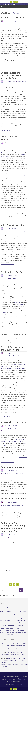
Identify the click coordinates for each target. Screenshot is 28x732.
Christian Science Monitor (15, 565)
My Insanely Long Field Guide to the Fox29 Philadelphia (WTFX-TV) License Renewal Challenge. (13, 648)
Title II (5, 627)
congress (20, 606)
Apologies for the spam (12, 463)
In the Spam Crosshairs (12, 224)
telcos (1, 627)
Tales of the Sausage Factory (9, 469)
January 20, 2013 (13, 497)
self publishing (17, 625)
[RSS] (16, 2)
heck (4, 615)
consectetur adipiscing (21, 674)
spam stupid (23, 230)
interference (14, 615)
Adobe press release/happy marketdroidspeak (12, 365)
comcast (15, 606)
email (9, 609)
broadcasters (24, 601)
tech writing (14, 427)
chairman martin (23, 603)
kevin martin (21, 615)
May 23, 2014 (12, 227)
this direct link (19, 302)
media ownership (16, 617)
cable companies (4, 603)
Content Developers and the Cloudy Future (13, 346)
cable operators (12, 603)
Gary (16, 13)
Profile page (17, 300)
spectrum (23, 625)
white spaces (10, 629)
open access (15, 623)
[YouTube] (11, 2)
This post (24, 174)
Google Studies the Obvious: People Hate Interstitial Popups (11, 75)
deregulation (5, 609)
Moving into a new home (13, 494)
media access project (6, 617)
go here (4, 310)
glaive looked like (22, 453)
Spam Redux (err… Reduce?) (10, 137)
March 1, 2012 (12, 529)
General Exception (6, 23)
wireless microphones (19, 629)
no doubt (10, 622)
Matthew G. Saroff (5, 659)
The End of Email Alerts (12, 17)
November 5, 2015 (13, 21)
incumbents (8, 615)
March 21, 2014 (13, 274)
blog (16, 601)
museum (8, 427)
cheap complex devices (6, 606)
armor (4, 427)
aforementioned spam (6, 152)
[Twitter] (14, 2)
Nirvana (13, 678)
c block (17, 603)
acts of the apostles (6, 601)
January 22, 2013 (13, 466)
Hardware (20, 531)
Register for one (18, 313)
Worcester (19, 427)
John (2, 642)
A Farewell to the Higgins (13, 419)
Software (20, 353)
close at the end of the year (14, 437)
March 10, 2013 (13, 423)
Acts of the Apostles (20, 640)
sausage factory (10, 625)
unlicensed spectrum (11, 627)
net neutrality (13, 620)
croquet (24, 606)
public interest (21, 623)
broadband (20, 601)
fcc (12, 609)
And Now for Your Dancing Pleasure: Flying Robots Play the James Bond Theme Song (13, 522)
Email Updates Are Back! (13, 270)
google (20, 612)
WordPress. (19, 678)
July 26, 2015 (12, 81)
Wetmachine (8, 5)
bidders (13, 601)
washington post (3, 629)
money (6, 620)
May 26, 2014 (12, 142)
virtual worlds (23, 627)
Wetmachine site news (17, 23)
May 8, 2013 (12, 351)
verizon (18, 627)
